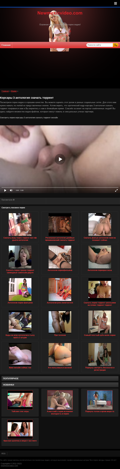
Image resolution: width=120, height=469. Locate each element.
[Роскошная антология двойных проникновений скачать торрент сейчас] (60, 236)
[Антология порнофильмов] (60, 268)
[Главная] (60, 15)
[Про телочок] (60, 333)
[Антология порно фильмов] (20, 301)
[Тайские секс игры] (20, 400)
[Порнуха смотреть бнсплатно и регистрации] (99, 366)
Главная (6, 45)
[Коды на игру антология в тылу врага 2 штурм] (20, 333)
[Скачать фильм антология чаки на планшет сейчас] (99, 236)
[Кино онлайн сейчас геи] (20, 366)
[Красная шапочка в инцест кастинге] (20, 429)
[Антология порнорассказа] (99, 268)
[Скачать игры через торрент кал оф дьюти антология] (20, 236)
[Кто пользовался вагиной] (60, 366)
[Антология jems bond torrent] (60, 301)
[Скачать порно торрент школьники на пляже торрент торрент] (99, 301)
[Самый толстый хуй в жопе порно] (99, 333)
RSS (3, 454)
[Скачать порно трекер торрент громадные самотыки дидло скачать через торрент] (20, 268)
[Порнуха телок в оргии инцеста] (100, 400)
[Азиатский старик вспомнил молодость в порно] (60, 400)
